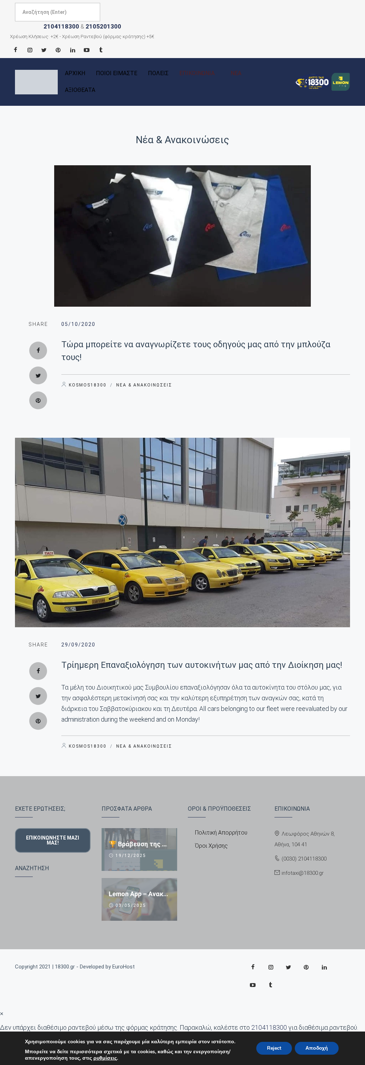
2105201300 (103, 26)
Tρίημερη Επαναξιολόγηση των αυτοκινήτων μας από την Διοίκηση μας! (201, 665)
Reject (274, 1048)
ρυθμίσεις (105, 1058)
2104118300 (61, 26)
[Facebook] (15, 50)
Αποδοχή (316, 1048)
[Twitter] (43, 50)
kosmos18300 (88, 385)
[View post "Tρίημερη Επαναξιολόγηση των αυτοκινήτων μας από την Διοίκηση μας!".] (182, 532)
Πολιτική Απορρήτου (221, 832)
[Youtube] (86, 50)
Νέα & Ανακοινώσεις (182, 140)
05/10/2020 (78, 324)
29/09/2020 (78, 645)
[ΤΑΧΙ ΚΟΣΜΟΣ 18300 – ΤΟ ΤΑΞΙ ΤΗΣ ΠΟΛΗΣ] (36, 82)
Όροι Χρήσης (211, 845)
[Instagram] (29, 50)
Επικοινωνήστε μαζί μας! (52, 840)
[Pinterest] (58, 50)
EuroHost (123, 966)
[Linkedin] (72, 50)
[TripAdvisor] (101, 50)
